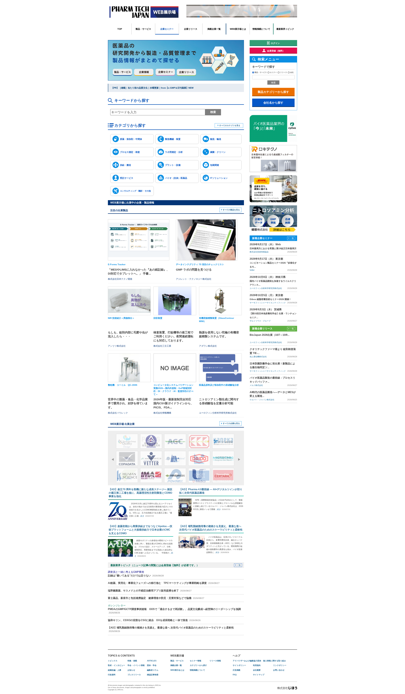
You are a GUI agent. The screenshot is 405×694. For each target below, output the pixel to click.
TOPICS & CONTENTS (121, 655)
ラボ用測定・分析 (174, 152)
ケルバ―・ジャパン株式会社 (262, 400)
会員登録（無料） (276, 51)
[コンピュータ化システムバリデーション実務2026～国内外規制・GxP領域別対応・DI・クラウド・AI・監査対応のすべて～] (174, 367)
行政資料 (111, 675)
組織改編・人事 (114, 670)
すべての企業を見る (231, 423)
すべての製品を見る (231, 210)
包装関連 (214, 165)
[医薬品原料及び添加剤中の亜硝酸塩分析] (220, 367)
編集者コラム (152, 670)
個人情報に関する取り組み (274, 661)
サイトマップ (258, 675)
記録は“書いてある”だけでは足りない (136, 574)
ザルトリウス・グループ (260, 321)
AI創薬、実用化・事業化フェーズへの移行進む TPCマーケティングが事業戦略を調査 (164, 583)
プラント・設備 (173, 165)
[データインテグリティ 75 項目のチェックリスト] (206, 239)
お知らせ (131, 670)
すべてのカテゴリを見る (229, 125)
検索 (213, 112)
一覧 (239, 565)
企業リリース (190, 29)
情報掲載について (261, 29)
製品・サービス (143, 29)
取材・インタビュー (116, 665)
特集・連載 (132, 661)
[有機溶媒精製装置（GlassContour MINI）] (220, 301)
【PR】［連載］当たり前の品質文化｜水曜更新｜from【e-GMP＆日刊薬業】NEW (152, 88)
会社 (292, 72)
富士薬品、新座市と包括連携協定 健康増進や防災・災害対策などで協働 (156, 598)
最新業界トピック (285, 29)
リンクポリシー (279, 665)
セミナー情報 (195, 661)
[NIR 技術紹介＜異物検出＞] (129, 301)
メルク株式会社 (256, 385)
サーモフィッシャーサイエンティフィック (268, 303)
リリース (283, 72)
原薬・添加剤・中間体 (131, 139)
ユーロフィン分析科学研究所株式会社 (266, 288)
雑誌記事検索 (152, 675)
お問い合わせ (278, 670)
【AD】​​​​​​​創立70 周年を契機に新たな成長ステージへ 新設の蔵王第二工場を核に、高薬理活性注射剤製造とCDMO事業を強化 (140, 493)
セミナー (273, 72)
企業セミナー (167, 29)
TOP (119, 29)
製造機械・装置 (173, 139)
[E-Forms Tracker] (138, 239)
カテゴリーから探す (198, 665)
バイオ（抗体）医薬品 (176, 178)
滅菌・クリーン (218, 152)
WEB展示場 (177, 655)
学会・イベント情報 (136, 665)
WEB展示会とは (177, 670)
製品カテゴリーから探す (273, 92)
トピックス (112, 661)
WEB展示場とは (238, 29)
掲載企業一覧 (214, 29)
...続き (141, 516)
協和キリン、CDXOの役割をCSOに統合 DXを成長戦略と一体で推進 (154, 620)
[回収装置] (174, 301)
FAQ (235, 675)
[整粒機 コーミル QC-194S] (129, 367)
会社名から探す (273, 102)
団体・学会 (151, 665)
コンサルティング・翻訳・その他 (135, 191)
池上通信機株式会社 (258, 357)
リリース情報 (215, 661)
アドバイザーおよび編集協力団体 (247, 661)
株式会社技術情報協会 (259, 252)
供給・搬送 (125, 165)
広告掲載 (236, 670)
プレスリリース (134, 675)
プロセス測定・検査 (130, 152)
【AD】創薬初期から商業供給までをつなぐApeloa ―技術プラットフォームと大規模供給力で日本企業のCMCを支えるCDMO (140, 530)
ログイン (275, 43)
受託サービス (126, 178)
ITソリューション (219, 178)
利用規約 (257, 665)
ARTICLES (151, 661)
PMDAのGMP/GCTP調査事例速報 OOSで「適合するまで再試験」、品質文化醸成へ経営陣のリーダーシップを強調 (174, 609)
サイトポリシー (239, 665)
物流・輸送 (215, 139)
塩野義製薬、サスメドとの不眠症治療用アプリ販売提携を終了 (150, 590)
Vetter (252, 270)
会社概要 (257, 670)
